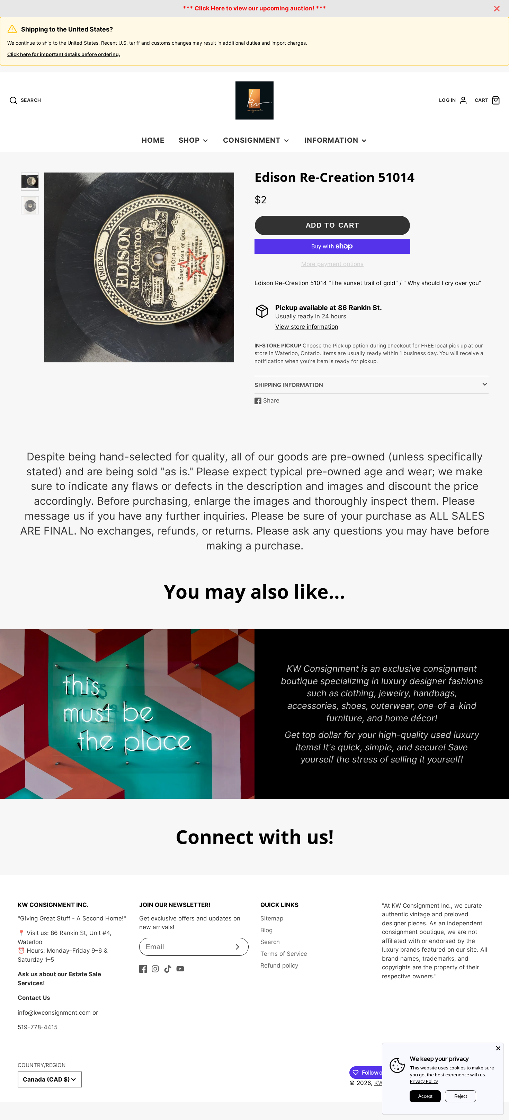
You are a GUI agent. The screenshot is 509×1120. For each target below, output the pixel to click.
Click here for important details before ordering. (63, 54)
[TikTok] (168, 969)
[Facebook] (143, 969)
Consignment (252, 140)
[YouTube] (180, 969)
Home (153, 140)
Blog (266, 930)
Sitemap (271, 918)
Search (270, 941)
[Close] (498, 1048)
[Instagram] (155, 969)
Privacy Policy (424, 1081)
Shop (189, 140)
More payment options (332, 264)
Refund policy (279, 965)
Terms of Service (283, 953)
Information (331, 140)
